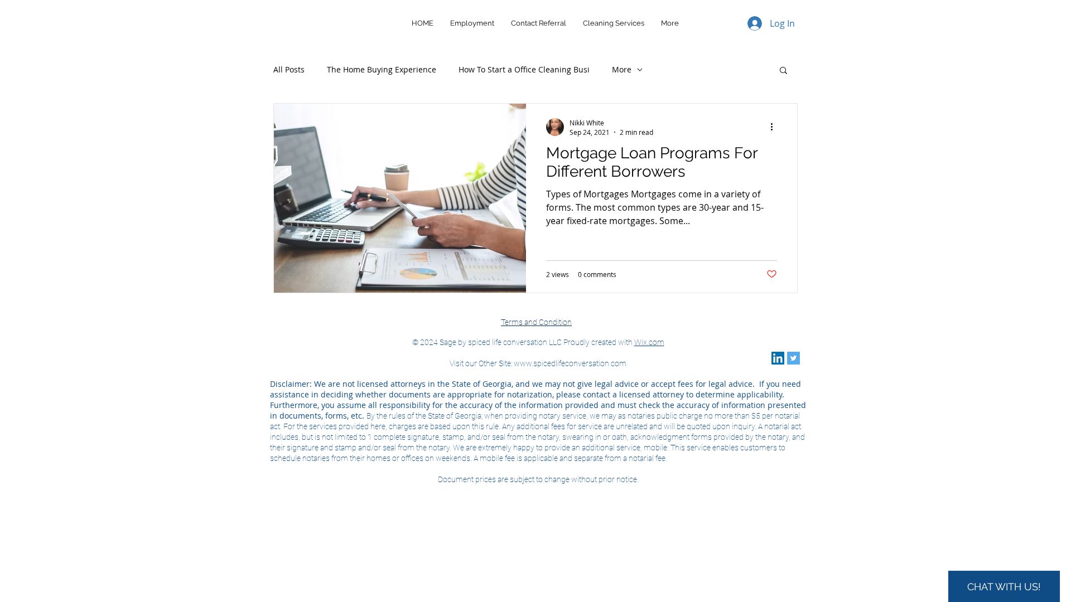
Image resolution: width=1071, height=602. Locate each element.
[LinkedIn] (777, 358)
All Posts (289, 69)
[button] (783, 71)
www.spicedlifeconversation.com (570, 363)
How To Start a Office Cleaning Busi (524, 69)
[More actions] (775, 127)
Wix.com (649, 342)
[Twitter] (793, 358)
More (621, 69)
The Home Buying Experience (381, 69)
